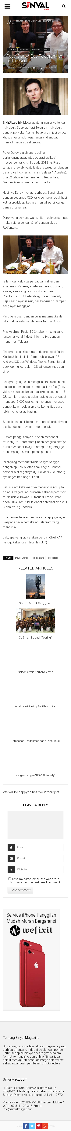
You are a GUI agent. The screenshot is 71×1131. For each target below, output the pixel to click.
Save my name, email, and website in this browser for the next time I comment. (34, 880)
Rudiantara (38, 558)
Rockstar (11, 68)
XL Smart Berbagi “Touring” (35, 637)
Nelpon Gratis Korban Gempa (35, 672)
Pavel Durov (21, 558)
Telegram (53, 558)
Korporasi (36, 50)
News (46, 50)
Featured (19, 21)
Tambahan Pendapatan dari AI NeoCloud (35, 740)
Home (9, 21)
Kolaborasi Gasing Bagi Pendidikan (35, 706)
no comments (49, 68)
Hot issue (24, 50)
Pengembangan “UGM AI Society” (35, 775)
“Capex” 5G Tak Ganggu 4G (35, 603)
